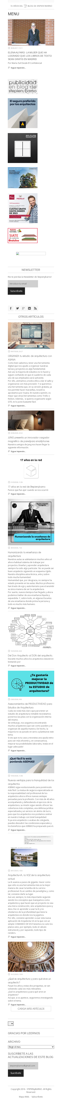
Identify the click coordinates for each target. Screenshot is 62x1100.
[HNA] (23, 208)
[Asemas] (31, 1)
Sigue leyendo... (18, 67)
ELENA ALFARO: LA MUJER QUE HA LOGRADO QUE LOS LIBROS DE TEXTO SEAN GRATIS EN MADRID (30, 55)
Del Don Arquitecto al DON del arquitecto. (30, 655)
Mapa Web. (24, 1096)
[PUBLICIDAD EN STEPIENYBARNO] (23, 86)
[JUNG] (23, 148)
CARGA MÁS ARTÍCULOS (31, 1008)
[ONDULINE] (23, 235)
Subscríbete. (37, 1096)
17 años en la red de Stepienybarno (26, 486)
